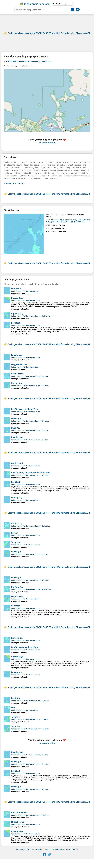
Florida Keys (17, 298)
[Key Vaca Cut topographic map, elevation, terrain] (7, 598)
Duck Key (15, 428)
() (68, 221)
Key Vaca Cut (17, 596)
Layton (14, 533)
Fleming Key (17, 437)
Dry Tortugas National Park (24, 409)
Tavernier (16, 542)
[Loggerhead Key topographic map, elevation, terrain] (7, 366)
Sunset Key (16, 383)
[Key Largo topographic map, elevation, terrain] (7, 420)
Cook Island (17, 463)
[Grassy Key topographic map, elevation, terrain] (7, 499)
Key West (15, 323)
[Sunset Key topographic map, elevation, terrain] (7, 385)
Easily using (49, 33)
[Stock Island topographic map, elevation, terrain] (7, 376)
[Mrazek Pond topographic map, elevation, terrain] (7, 824)
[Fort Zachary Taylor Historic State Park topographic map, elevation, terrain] (7, 474)
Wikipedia (7, 183)
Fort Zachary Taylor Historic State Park (30, 472)
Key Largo (16, 418)
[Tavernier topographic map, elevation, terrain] (7, 544)
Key (13, 707)
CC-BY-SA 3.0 (18, 183)
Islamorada (16, 355)
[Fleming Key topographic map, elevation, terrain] (7, 439)
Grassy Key (16, 497)
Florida (25, 291)
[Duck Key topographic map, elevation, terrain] (7, 430)
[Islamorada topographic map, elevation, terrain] (7, 357)
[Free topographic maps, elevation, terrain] (4, 62)
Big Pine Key (17, 313)
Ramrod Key (17, 638)
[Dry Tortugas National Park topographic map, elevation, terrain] (7, 411)
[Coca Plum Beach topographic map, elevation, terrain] (7, 814)
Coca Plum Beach (19, 812)
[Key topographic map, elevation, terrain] (7, 709)
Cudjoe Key (16, 523)
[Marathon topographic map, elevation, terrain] (7, 290)
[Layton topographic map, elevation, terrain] (7, 535)
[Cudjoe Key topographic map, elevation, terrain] (7, 525)
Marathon (16, 288)
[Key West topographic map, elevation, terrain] (7, 328)
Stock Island (17, 374)
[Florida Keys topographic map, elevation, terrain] (24, 234)
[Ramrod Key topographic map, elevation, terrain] (7, 640)
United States (16, 291)
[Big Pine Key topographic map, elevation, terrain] (7, 315)
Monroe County (34, 291)
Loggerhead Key (19, 364)
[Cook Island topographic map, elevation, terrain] (7, 465)
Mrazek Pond (17, 822)
